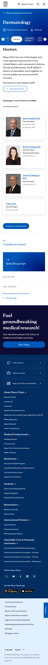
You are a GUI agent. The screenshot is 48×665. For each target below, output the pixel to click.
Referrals (38, 30)
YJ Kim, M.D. (11, 204)
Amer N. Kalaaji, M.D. (31, 118)
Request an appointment (16, 226)
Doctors (17, 39)
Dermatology (17, 22)
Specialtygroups (29, 39)
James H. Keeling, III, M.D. (31, 176)
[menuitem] (17, 39)
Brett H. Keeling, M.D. (32, 147)
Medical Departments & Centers (19, 13)
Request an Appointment (17, 30)
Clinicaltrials (42, 39)
